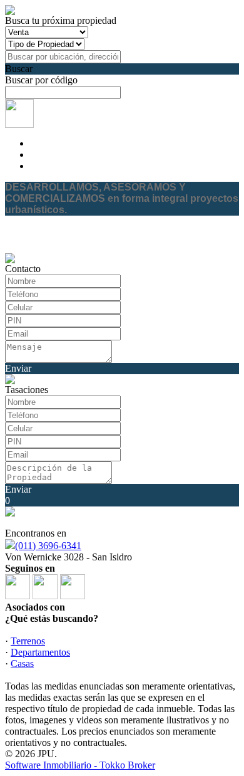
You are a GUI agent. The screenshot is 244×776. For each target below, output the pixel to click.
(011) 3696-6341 (48, 545)
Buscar (19, 68)
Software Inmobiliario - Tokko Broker (80, 765)
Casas (22, 663)
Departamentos (40, 652)
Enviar (18, 368)
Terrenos (28, 641)
